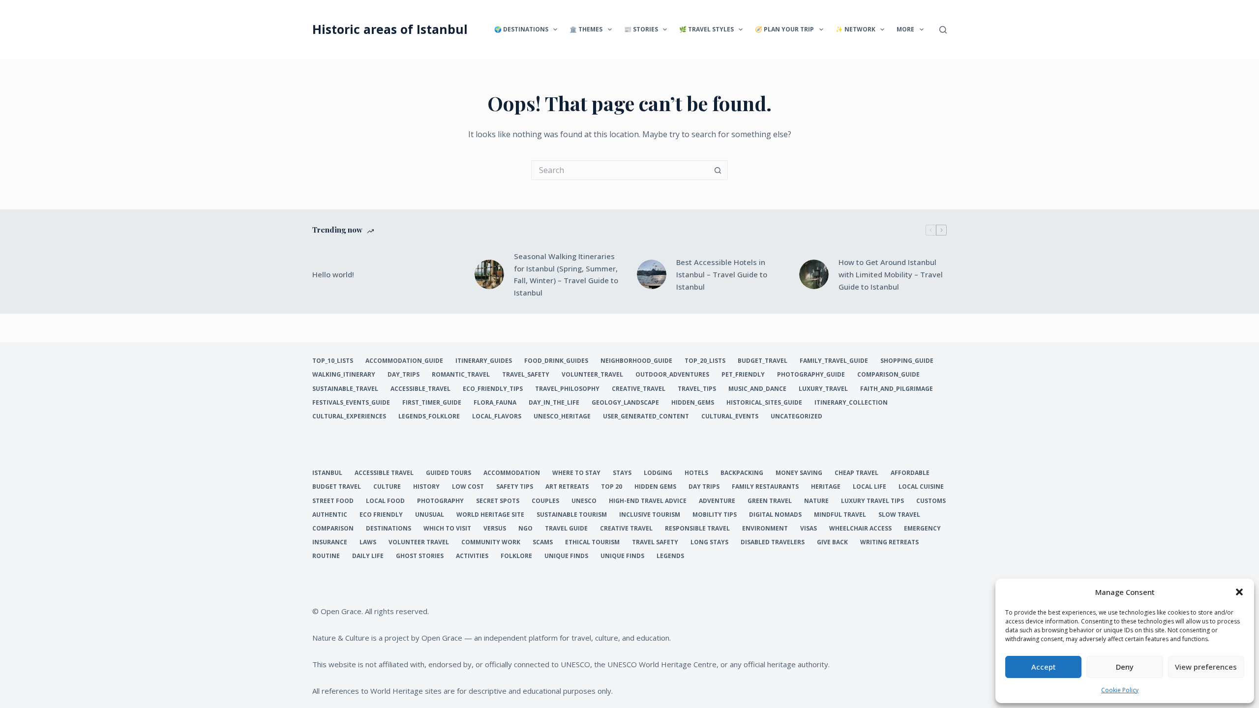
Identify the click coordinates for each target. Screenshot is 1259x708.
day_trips (404, 375)
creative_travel (638, 389)
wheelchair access (860, 528)
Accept (1043, 667)
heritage (825, 487)
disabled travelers (773, 542)
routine (326, 556)
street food (333, 501)
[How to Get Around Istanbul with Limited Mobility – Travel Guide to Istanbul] (814, 274)
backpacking (741, 473)
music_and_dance (757, 389)
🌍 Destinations (521, 29)
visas (808, 528)
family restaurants (765, 487)
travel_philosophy (567, 389)
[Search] (943, 29)
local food (385, 501)
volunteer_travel (592, 375)
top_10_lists (332, 361)
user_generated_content (646, 416)
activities (472, 556)
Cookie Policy (1120, 690)
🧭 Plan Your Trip (784, 29)
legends (670, 556)
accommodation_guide (404, 361)
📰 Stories (641, 29)
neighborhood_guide (636, 361)
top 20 (611, 487)
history (426, 487)
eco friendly (381, 515)
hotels (696, 473)
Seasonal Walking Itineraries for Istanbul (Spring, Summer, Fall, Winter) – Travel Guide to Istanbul (566, 274)
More (905, 29)
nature (816, 501)
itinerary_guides (483, 361)
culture (387, 487)
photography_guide (811, 375)
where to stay (576, 473)
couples (545, 501)
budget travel (336, 487)
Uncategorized (796, 416)
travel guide (566, 528)
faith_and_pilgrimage (896, 389)
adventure (717, 501)
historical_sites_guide (764, 403)
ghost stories (420, 556)
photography (440, 501)
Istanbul (327, 473)
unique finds (566, 556)
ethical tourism (592, 542)
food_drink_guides (556, 361)
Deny (1125, 667)
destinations (388, 528)
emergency (922, 528)
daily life (368, 556)
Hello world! (333, 274)
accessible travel (384, 473)
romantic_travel (461, 375)
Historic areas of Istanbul (390, 29)
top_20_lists (705, 361)
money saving (799, 473)
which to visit (447, 528)
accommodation (511, 473)
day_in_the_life (554, 403)
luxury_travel (823, 389)
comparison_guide (888, 375)
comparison (333, 528)
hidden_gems (692, 403)
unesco (584, 501)
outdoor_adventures (672, 375)
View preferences (1206, 667)
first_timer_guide (431, 403)
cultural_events (729, 416)
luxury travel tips (872, 501)
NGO (525, 528)
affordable (910, 473)
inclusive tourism (649, 515)
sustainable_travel (345, 389)
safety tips (514, 487)
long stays (709, 542)
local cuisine (921, 487)
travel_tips (697, 389)
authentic (329, 515)
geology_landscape (625, 403)
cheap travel (856, 473)
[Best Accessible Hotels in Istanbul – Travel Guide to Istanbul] (651, 274)
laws (368, 542)
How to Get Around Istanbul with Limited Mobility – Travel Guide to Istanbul (891, 274)
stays (622, 473)
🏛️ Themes (586, 29)
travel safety (655, 542)
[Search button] (718, 170)
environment (765, 528)
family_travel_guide (834, 361)
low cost (468, 487)
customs (931, 501)
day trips (704, 487)
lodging (658, 473)
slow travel (899, 515)
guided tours (448, 473)
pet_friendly (743, 375)
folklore (516, 556)
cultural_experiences (349, 416)
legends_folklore (429, 416)
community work (490, 542)
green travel (770, 501)
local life (869, 487)
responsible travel (697, 528)
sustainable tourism (572, 515)
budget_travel (762, 361)
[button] (1239, 592)
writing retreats (889, 542)
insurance (329, 542)
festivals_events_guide (351, 403)
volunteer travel (419, 542)
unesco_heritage (562, 416)
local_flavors (496, 416)
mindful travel (840, 515)
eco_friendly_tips (493, 389)
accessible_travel (420, 389)
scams (543, 542)
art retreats (567, 487)
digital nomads (775, 515)
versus (494, 528)
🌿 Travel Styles (706, 29)
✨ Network (855, 29)
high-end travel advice (648, 501)
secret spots (497, 501)
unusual (429, 515)
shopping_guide (906, 361)
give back (832, 542)
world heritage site (490, 515)
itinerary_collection (851, 403)
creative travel (626, 528)
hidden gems (655, 487)
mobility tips (714, 515)
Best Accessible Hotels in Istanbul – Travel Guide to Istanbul (721, 274)
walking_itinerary (343, 375)
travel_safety (525, 375)
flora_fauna (495, 403)
